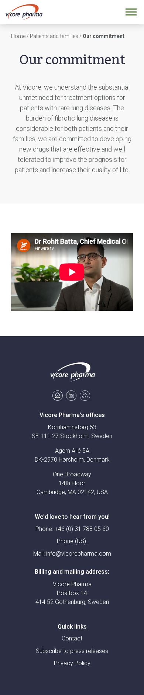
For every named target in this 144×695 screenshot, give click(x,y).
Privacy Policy (72, 663)
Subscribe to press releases (72, 650)
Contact (72, 638)
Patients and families (54, 36)
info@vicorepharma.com (78, 553)
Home (18, 36)
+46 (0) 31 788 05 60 (82, 528)
